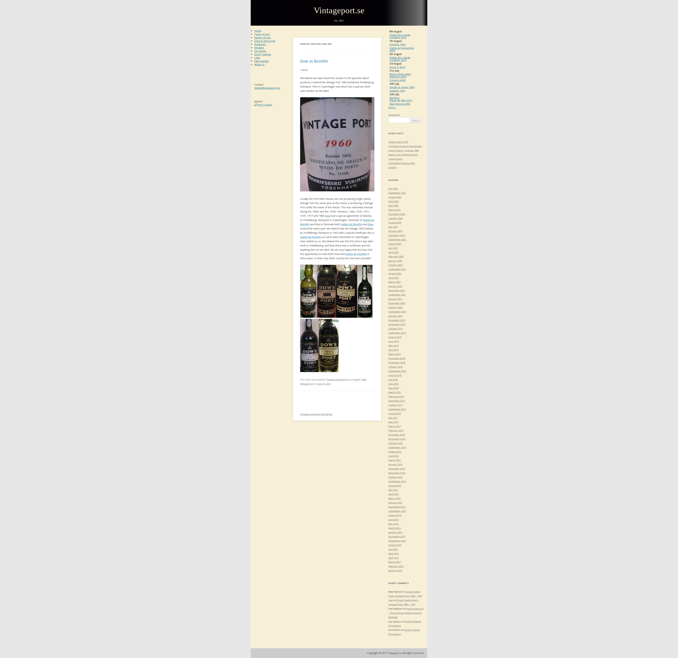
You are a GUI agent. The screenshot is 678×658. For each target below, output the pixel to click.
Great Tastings (262, 54)
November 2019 (396, 324)
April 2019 (393, 349)
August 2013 (394, 545)
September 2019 (397, 332)
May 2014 (393, 523)
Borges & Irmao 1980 (401, 87)
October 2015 (395, 477)
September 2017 (397, 409)
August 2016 (394, 451)
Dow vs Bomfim (314, 61)
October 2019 (395, 328)
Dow (327, 215)
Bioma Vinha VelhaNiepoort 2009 (400, 75)
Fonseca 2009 (397, 80)
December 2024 (396, 214)
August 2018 (394, 375)
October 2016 (395, 443)
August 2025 (394, 197)
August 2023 (394, 243)
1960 (363, 379)
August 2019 (394, 337)
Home (257, 31)
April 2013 (393, 557)
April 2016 (393, 456)
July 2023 (393, 248)
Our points (260, 51)
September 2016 (397, 447)
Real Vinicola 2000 (399, 104)
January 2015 (395, 502)
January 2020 (395, 316)
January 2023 (395, 260)
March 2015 (394, 498)
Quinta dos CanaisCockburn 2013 (399, 36)
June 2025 (393, 201)
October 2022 (395, 265)
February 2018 (396, 396)
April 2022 (393, 277)
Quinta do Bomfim (351, 224)
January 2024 (395, 231)
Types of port (262, 34)
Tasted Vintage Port (337, 379)
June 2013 (393, 553)
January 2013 (395, 570)
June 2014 (393, 519)
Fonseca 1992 (397, 44)
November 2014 (396, 506)
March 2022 (394, 282)
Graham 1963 (397, 90)
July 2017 (393, 417)
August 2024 (394, 222)
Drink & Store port (264, 41)
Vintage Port (306, 383)
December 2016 (396, 434)
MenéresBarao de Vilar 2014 (400, 99)
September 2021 (397, 294)
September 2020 (397, 311)
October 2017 (395, 405)
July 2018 (393, 379)
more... (392, 107)
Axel (390, 600)
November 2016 (396, 439)
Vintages (259, 47)
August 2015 (394, 485)
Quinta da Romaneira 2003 (401, 49)
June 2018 (393, 383)
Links (257, 57)
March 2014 (394, 528)
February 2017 (396, 430)
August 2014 (394, 515)
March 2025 (394, 209)
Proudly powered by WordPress (316, 414)
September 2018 (397, 371)
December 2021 (396, 290)
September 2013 (397, 540)
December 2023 (396, 235)
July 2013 (393, 549)
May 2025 (393, 205)
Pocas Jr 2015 (397, 67)
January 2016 (395, 464)
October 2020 (395, 307)
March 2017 (394, 426)
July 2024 (393, 226)
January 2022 (395, 286)
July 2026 (393, 188)
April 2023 (393, 252)
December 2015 (396, 468)
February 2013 (396, 566)
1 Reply (304, 69)
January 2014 (395, 532)
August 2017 (394, 413)
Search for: (394, 115)
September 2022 (397, 269)
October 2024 (395, 218)
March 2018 (394, 392)
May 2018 (393, 388)
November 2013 (396, 536)
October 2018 (395, 366)
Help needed (261, 61)
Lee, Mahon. (395, 621)
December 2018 (396, 358)
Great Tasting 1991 (398, 142)
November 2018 (396, 362)
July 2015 (393, 489)
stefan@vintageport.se (267, 88)
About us (259, 64)
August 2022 (394, 273)
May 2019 (393, 345)
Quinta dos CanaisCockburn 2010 (399, 59)
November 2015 (396, 472)
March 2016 (394, 460)
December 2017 (396, 400)
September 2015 (397, 481)
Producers (260, 44)
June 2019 (393, 341)
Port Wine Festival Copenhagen (405, 146)
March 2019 (394, 354)
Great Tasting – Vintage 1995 (403, 150)
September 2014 (397, 511)
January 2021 (395, 299)
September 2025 (397, 192)
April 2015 (393, 494)
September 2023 (397, 239)
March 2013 (394, 562)
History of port (262, 37)
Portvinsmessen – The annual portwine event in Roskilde (406, 613)
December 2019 (396, 320)
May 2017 (393, 422)
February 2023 (396, 256)
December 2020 (396, 303)
